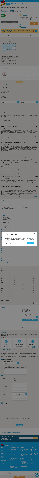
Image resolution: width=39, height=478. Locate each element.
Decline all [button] (22, 243)
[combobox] (34, 233)
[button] (8, 243)
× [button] (35, 233)
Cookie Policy (28, 239)
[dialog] (19, 239)
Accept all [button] (30, 243)
